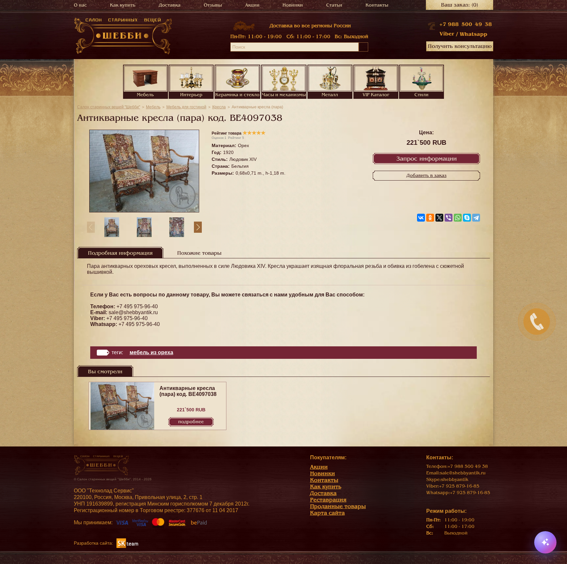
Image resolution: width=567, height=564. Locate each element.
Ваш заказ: (459, 5)
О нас (80, 5)
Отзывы (213, 5)
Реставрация (328, 500)
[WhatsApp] (458, 218)
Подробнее (191, 421)
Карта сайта (327, 513)
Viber (446, 34)
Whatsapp (473, 34)
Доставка (169, 5)
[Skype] (467, 218)
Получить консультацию (460, 46)
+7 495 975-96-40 (137, 306)
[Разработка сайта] (127, 543)
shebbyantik (454, 479)
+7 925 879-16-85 (459, 486)
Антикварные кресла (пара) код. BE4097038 (188, 391)
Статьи (334, 5)
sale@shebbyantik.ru (133, 312)
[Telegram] (476, 218)
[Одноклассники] (430, 218)
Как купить (123, 5)
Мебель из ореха (151, 352)
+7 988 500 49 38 (465, 24)
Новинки (293, 5)
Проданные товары (338, 506)
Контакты (377, 5)
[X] (439, 218)
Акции (252, 5)
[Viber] (448, 218)
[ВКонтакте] (421, 218)
